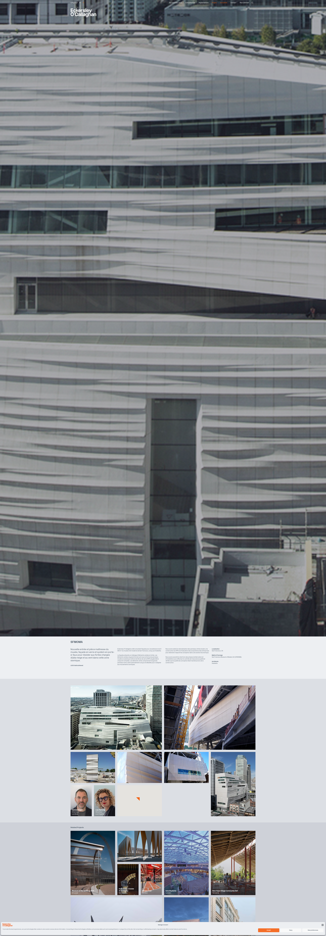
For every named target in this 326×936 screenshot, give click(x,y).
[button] (322, 925)
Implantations (204, 3)
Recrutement (244, 3)
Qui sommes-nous (175, 3)
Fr (83, 3)
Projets (214, 3)
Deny (290, 930)
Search (252, 3)
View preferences (313, 930)
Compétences (190, 3)
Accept (269, 930)
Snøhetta (215, 663)
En (80, 3)
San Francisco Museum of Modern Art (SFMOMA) (227, 657)
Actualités (223, 3)
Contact (233, 3)
